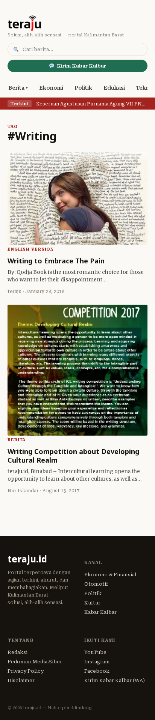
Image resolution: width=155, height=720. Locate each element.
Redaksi (17, 652)
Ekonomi (51, 88)
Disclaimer (21, 680)
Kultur (92, 603)
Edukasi (114, 88)
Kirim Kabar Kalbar (81, 66)
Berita (16, 88)
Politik (83, 88)
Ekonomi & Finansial (110, 574)
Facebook (96, 671)
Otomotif (96, 584)
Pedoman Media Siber (35, 661)
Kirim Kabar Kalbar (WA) (114, 680)
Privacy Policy (26, 671)
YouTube (95, 652)
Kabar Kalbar (100, 612)
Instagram (97, 661)
